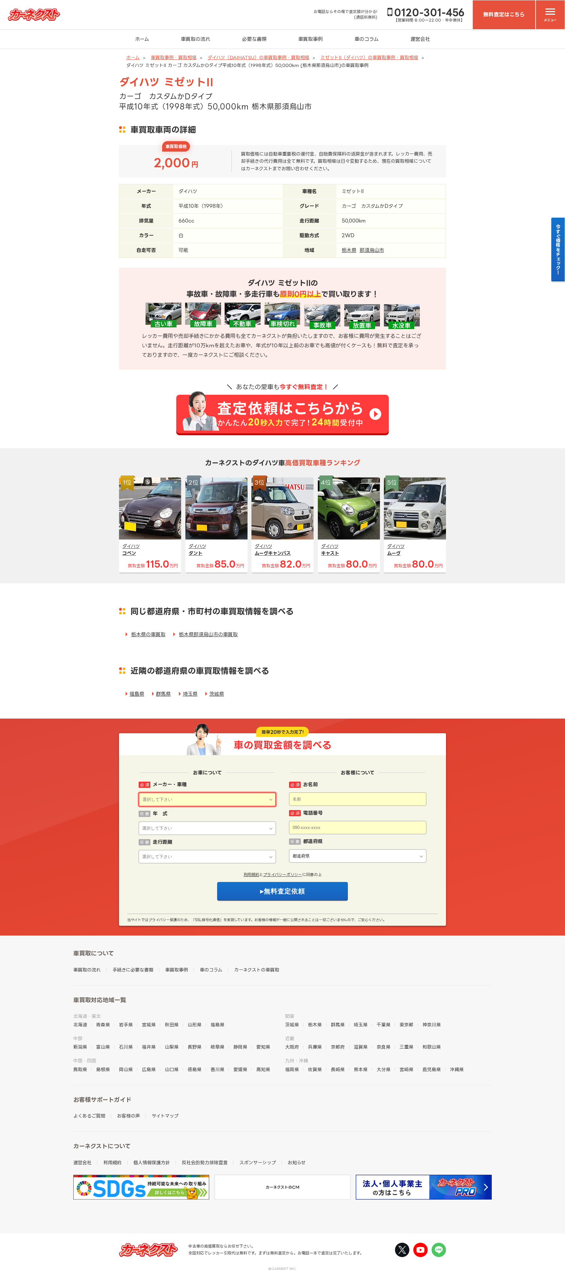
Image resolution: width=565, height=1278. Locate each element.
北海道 (80, 1024)
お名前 (310, 784)
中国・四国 (84, 1060)
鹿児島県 (431, 1069)
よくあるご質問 (89, 1115)
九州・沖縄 (296, 1060)
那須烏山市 (372, 250)
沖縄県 (457, 1069)
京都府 (338, 1046)
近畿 (289, 1038)
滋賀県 (361, 1046)
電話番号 (313, 813)
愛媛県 (240, 1069)
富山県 (103, 1046)
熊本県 (361, 1069)
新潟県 (80, 1046)
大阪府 (292, 1046)
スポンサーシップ (257, 1162)
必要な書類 (254, 39)
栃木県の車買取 (148, 634)
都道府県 (313, 841)
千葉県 (383, 1024)
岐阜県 (217, 1046)
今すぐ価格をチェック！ (558, 249)
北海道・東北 (87, 1016)
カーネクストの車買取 (256, 969)
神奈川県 (431, 1024)
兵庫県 (315, 1046)
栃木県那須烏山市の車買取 (208, 634)
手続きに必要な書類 (132, 969)
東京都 (406, 1024)
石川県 (126, 1046)
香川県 (217, 1069)
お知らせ (297, 1162)
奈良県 (383, 1046)
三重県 (406, 1046)
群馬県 (163, 694)
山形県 (194, 1024)
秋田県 (172, 1024)
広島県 (149, 1069)
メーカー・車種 (170, 784)
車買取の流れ (195, 39)
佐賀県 (315, 1069)
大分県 (383, 1069)
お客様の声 (128, 1115)
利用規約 (251, 874)
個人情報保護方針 (151, 1162)
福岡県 (292, 1069)
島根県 (103, 1069)
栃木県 (349, 250)
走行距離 (162, 842)
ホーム (142, 39)
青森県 (103, 1024)
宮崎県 (406, 1069)
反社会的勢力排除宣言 (205, 1162)
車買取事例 (310, 39)
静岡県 (240, 1046)
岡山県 (126, 1069)
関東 (289, 1016)
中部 (77, 1038)
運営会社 (420, 39)
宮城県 (149, 1024)
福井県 (149, 1046)
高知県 (263, 1069)
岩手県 (126, 1024)
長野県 (194, 1046)
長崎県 (338, 1069)
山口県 (172, 1069)
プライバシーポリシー (282, 874)
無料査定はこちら (504, 14)
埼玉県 (190, 694)
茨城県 (216, 694)
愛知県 (263, 1046)
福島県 (136, 694)
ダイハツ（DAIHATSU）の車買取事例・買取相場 (258, 57)
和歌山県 (431, 1046)
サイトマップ (165, 1115)
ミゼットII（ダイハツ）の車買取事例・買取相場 (369, 57)
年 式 (160, 813)
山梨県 (172, 1046)
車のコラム (366, 39)
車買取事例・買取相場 (174, 57)
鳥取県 (80, 1069)
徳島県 (194, 1069)
